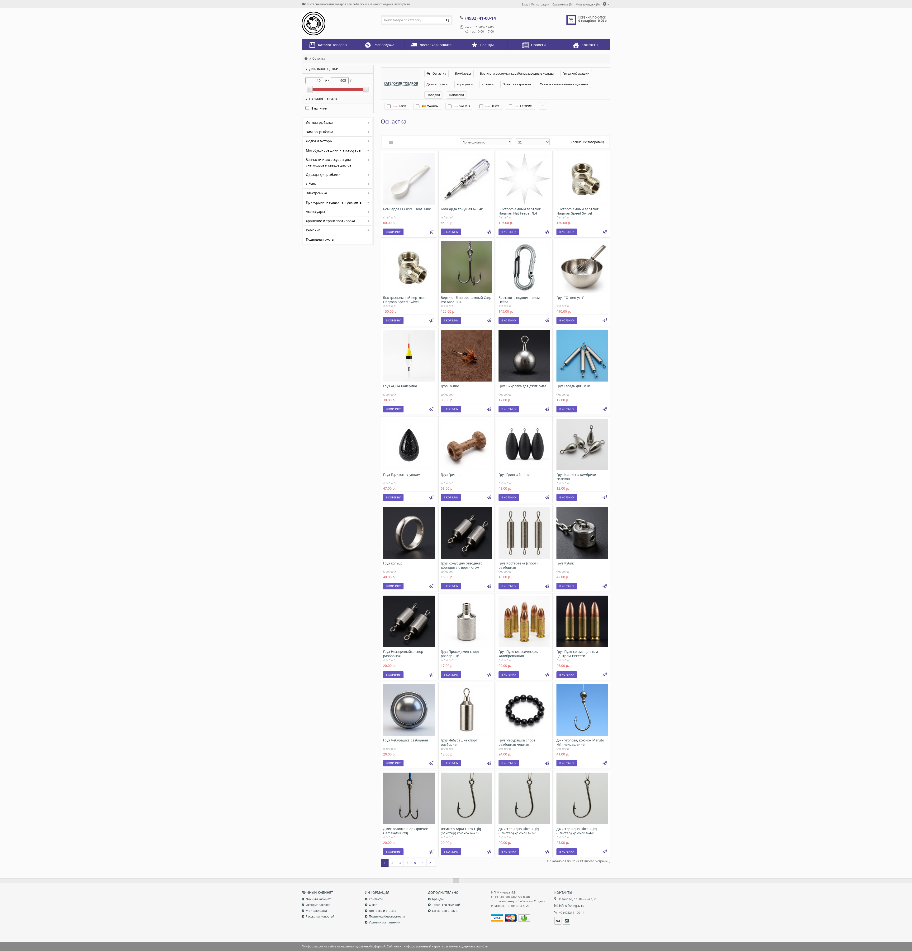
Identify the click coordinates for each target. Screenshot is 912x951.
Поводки (433, 95)
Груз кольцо (392, 563)
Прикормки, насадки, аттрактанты (334, 202)
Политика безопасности (387, 916)
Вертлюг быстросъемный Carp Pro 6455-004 (466, 299)
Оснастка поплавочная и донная (564, 84)
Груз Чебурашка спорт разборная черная (517, 742)
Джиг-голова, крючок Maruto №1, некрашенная (580, 742)
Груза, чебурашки (576, 73)
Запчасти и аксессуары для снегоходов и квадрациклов (328, 162)
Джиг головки (437, 84)
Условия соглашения (384, 922)
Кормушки (464, 84)
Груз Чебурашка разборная (405, 740)
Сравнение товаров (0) (587, 142)
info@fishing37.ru (571, 905)
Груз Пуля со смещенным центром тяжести (577, 653)
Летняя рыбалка (319, 122)
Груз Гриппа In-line (514, 474)
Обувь (311, 184)
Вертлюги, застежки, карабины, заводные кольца (517, 73)
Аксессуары (315, 211)
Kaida (402, 106)
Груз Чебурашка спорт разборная (459, 742)
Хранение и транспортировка (330, 221)
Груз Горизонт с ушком (401, 474)
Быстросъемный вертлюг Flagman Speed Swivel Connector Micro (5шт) (577, 213)
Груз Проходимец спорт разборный (460, 653)
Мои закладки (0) (588, 4)
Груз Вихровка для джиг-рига (522, 386)
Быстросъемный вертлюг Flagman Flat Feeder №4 (520, 211)
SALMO (464, 106)
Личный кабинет (318, 899)
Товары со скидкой (446, 905)
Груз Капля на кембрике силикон (576, 476)
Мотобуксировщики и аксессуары (333, 150)
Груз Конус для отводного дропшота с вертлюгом (461, 565)
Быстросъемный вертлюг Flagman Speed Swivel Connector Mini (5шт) (404, 301)
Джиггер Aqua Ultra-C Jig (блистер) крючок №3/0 (519, 831)
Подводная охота (320, 239)
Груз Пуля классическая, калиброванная (518, 653)
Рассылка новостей (320, 916)
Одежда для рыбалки (323, 174)
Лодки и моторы (319, 141)
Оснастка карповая (517, 84)
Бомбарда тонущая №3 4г (462, 209)
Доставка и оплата (382, 910)
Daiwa (494, 106)
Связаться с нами (444, 910)
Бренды (438, 899)
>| (431, 862)
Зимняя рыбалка (319, 131)
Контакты (376, 899)
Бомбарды (463, 73)
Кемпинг (313, 230)
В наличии (319, 108)
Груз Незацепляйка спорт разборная (404, 653)
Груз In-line (450, 386)
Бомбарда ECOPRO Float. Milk (407, 209)
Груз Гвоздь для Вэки (573, 386)
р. (351, 80)
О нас (373, 905)
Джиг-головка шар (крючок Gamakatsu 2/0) (405, 831)
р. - (327, 80)
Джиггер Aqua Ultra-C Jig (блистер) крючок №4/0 (576, 831)
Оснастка (318, 58)
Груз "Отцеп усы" (570, 297)
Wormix (432, 106)
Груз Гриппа (451, 474)
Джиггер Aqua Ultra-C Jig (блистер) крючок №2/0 (461, 831)
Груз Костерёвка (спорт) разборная (518, 565)
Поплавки (456, 95)
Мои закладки (316, 910)
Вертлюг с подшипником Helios (519, 299)
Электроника (316, 193)
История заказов (318, 905)
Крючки (488, 84)
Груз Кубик (565, 563)
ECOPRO (525, 106)
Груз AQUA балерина (400, 386)
